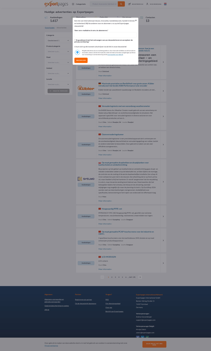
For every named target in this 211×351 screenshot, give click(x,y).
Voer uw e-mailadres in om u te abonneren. (90, 30)
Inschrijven (81, 60)
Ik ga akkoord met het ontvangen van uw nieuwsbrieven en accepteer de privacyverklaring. (103, 41)
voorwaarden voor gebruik (115, 54)
